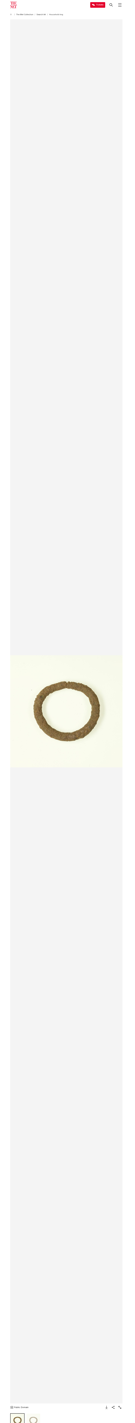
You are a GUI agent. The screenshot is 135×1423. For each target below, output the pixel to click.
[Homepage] (13, 5)
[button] (66, 711)
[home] (11, 14)
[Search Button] (111, 5)
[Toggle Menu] (119, 5)
